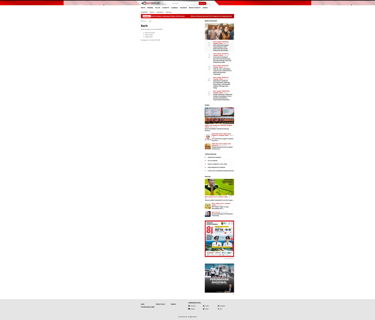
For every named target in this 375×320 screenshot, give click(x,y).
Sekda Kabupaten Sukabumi (216, 167)
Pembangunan (226, 91)
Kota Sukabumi (212, 161)
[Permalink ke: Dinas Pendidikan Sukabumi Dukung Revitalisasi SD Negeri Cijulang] (219, 115)
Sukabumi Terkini (218, 43)
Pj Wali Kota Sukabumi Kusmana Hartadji (221, 171)
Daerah (219, 42)
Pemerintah (225, 42)
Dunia (210, 125)
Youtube (192, 309)
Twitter (207, 306)
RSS (221, 309)
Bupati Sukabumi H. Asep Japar (217, 164)
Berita (215, 42)
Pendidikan (223, 125)
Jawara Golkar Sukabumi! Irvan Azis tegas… (219, 200)
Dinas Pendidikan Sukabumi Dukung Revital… (217, 129)
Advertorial (215, 134)
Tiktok (206, 309)
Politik (215, 197)
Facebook (193, 306)
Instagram (222, 306)
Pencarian (202, 3)
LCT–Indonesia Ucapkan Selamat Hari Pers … (222, 139)
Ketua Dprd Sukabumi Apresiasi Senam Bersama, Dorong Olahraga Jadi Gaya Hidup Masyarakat (222, 59)
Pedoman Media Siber (147, 307)
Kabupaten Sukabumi (214, 157)
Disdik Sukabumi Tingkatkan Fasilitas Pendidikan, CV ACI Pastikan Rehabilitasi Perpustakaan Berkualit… (222, 97)
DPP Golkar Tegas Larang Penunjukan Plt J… (220, 207)
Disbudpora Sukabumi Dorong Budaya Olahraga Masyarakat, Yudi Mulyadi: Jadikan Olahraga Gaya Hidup (221, 84)
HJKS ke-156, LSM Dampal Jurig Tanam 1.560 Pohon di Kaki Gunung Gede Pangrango (222, 71)
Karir (142, 304)
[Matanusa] (150, 3)
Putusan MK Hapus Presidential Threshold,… (222, 215)
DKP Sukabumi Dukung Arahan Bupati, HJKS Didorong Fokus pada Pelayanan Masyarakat (220, 47)
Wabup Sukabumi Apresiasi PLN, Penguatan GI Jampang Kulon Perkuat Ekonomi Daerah (203, 16)
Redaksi (173, 304)
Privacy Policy (160, 304)
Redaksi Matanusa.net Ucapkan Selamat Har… (222, 148)
